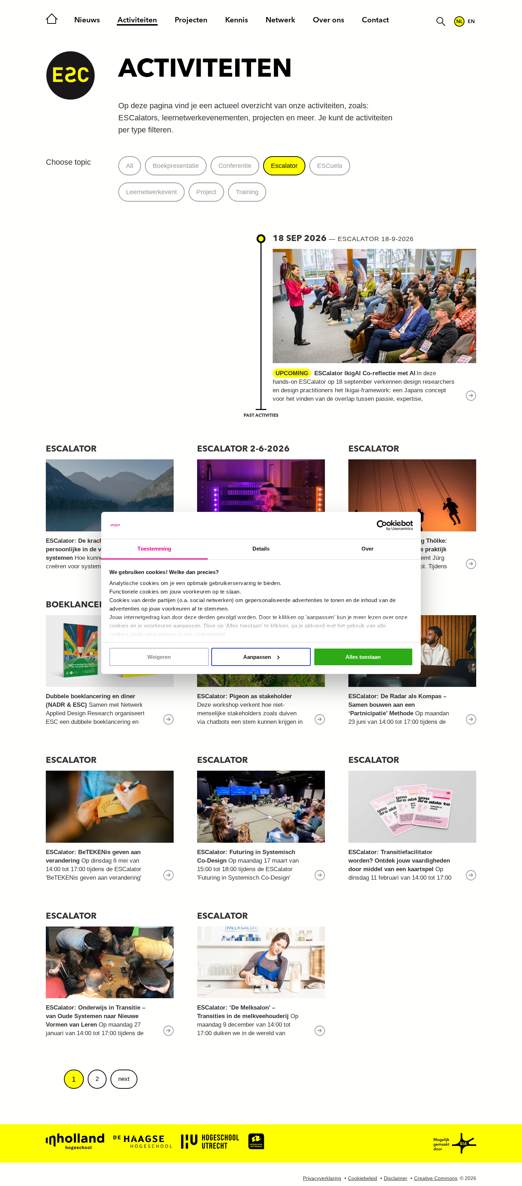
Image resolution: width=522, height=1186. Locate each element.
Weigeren (159, 657)
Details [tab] (261, 549)
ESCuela (329, 165)
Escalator (284, 165)
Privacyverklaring (322, 1178)
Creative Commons (435, 1178)
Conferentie (234, 165)
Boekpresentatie (176, 165)
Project (206, 192)
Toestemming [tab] (154, 549)
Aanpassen (257, 657)
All (129, 165)
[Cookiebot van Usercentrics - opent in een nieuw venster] (382, 525)
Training (247, 192)
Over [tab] (367, 549)
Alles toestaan (363, 657)
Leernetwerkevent (151, 192)
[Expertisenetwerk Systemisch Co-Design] (70, 76)
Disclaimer (395, 1178)
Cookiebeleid (362, 1178)
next (124, 1079)
